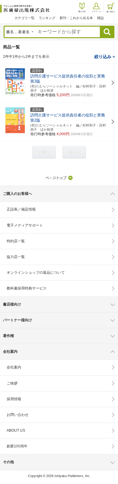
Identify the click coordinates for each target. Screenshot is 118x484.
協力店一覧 (16, 257)
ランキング (47, 18)
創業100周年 (17, 446)
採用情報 (14, 399)
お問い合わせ (17, 415)
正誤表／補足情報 (21, 209)
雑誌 (100, 18)
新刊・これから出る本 (76, 18)
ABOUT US (16, 430)
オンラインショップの (36, 272)
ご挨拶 (12, 383)
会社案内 (14, 367)
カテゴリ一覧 (24, 18)
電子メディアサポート (25, 225)
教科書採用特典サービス (27, 288)
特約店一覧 (16, 241)
